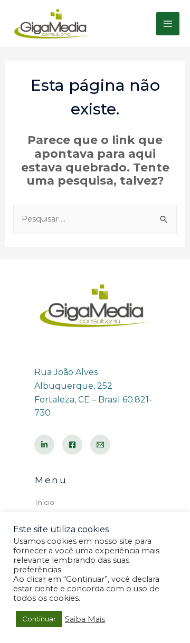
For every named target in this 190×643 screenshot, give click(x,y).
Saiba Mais (85, 619)
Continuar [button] (39, 619)
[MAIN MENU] (167, 23)
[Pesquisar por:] (95, 219)
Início (44, 502)
